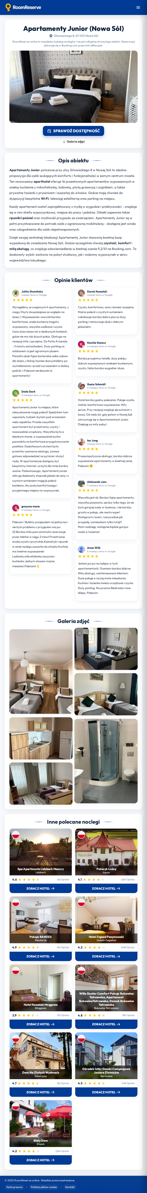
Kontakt (70, 1187)
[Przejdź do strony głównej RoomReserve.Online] (23, 7)
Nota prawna (14, 1187)
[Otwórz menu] (138, 7)
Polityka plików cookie (44, 1187)
